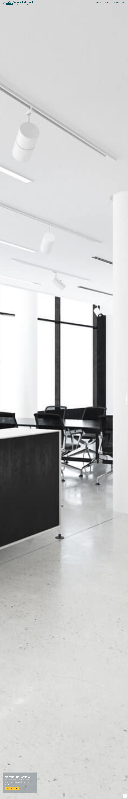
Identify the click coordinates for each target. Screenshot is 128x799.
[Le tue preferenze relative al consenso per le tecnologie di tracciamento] (125, 796)
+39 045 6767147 (120, 3)
